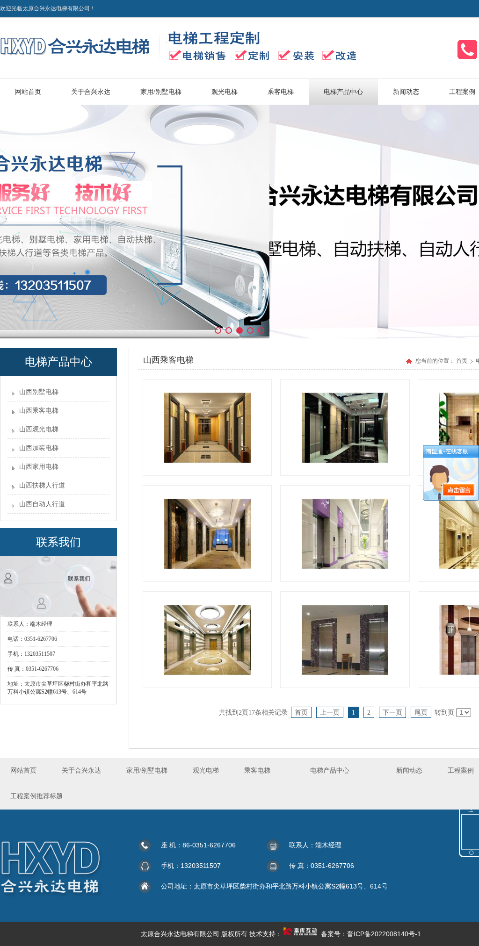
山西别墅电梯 (38, 391)
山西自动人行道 (42, 504)
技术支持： (265, 934)
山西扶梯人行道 (42, 485)
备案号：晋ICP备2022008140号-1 (371, 934)
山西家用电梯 (38, 466)
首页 (461, 361)
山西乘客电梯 (38, 410)
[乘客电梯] (207, 427)
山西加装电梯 (38, 448)
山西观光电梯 (38, 429)
